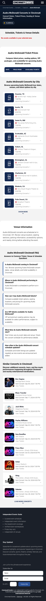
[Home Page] (23, 2)
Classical (25, 7)
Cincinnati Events (8, 7)
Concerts (18, 7)
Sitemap (19, 596)
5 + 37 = (5, 584)
